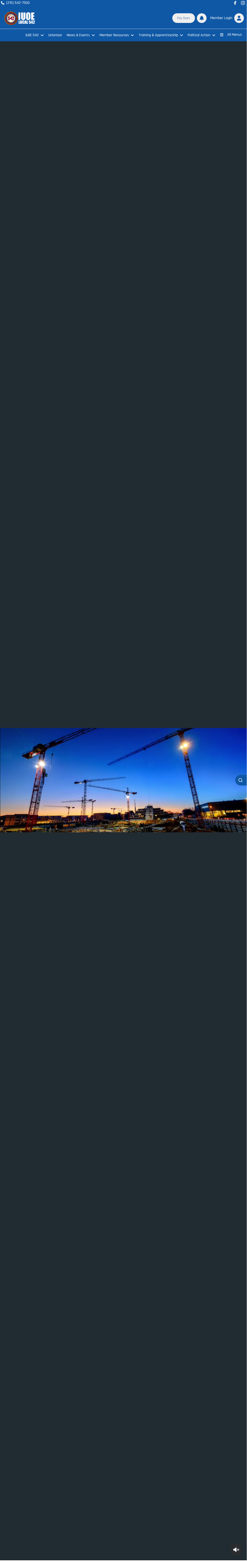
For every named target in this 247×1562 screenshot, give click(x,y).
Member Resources (114, 35)
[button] (226, 18)
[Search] (241, 780)
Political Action (199, 35)
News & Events (78, 35)
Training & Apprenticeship (158, 35)
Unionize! (55, 35)
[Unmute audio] (236, 1549)
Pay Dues (183, 18)
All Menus (234, 34)
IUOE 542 (32, 35)
